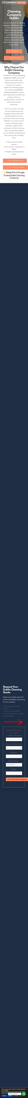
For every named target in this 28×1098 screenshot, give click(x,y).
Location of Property (14, 735)
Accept (4, 1095)
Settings (16, 1095)
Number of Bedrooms (14, 744)
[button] (21, 2)
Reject (10, 1095)
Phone (14, 769)
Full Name (14, 752)
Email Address (14, 761)
